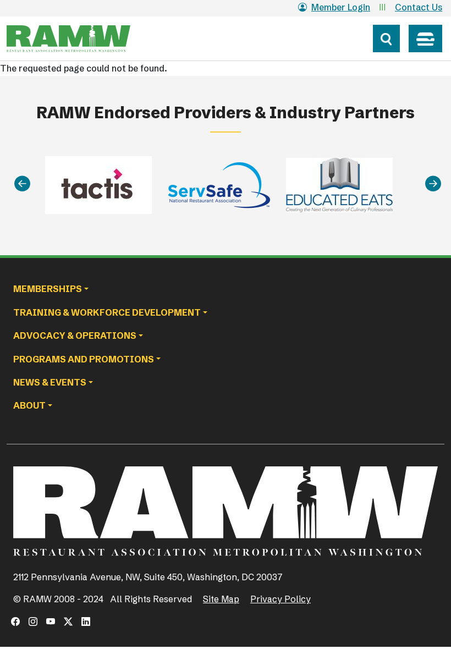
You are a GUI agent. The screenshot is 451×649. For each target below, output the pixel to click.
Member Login (340, 7)
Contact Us (418, 7)
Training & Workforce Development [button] (107, 312)
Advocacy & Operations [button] (74, 335)
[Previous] (22, 183)
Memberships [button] (47, 288)
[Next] (433, 183)
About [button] (29, 405)
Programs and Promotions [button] (83, 359)
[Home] (89, 38)
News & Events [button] (49, 382)
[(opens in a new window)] (15, 621)
